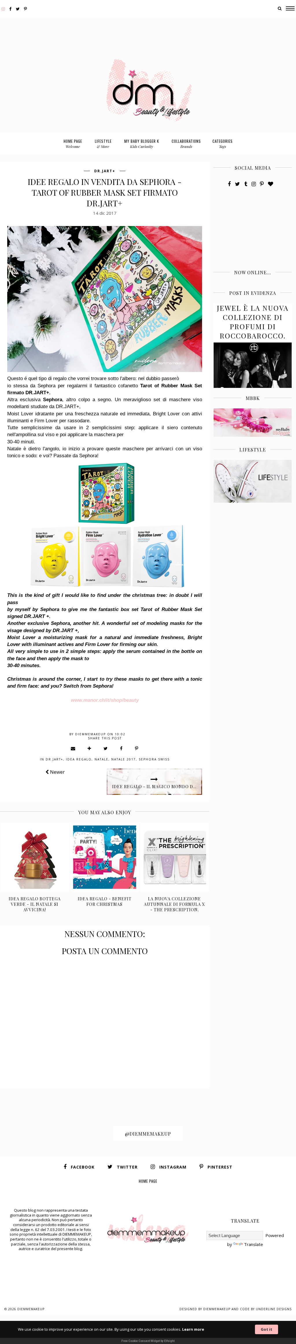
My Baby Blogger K (141, 143)
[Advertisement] (148, 31)
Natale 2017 (123, 759)
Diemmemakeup (31, 1309)
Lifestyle (103, 143)
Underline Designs (274, 1309)
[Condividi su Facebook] (121, 748)
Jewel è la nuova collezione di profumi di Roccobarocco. (252, 321)
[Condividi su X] (105, 748)
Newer (57, 772)
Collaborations (186, 143)
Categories (222, 143)
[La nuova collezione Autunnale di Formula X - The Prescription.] (174, 857)
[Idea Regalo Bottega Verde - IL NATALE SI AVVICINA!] (34, 857)
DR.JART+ (104, 171)
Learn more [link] (193, 1329)
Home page (73, 143)
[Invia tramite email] (73, 748)
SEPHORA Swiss (154, 759)
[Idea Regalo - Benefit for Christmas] (104, 857)
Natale (101, 759)
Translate (253, 1244)
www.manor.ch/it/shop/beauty (105, 700)
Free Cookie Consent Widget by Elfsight (148, 1341)
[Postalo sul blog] (89, 748)
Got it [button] (266, 1329)
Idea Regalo (79, 759)
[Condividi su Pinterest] (137, 748)
